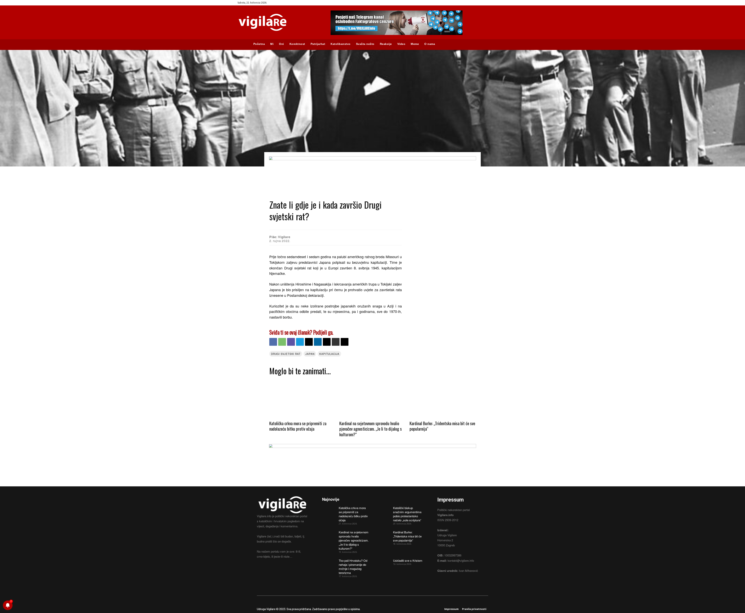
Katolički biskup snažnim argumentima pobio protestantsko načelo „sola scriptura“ (407, 514)
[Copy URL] (344, 342)
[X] (597, 3)
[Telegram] (300, 342)
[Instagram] (591, 3)
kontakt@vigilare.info (461, 560)
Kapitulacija (329, 354)
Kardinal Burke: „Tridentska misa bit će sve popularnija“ (442, 426)
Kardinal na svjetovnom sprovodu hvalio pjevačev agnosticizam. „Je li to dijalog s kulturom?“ (370, 428)
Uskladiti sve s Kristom (407, 560)
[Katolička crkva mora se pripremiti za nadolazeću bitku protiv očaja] (302, 398)
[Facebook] (586, 3)
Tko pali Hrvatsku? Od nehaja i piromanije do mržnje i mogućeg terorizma (353, 566)
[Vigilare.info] (279, 22)
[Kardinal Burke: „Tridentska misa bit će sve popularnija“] (443, 398)
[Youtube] (608, 3)
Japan (309, 354)
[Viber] (291, 342)
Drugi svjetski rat (285, 354)
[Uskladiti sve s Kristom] (383, 563)
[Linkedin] (318, 342)
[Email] (309, 342)
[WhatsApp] (282, 342)
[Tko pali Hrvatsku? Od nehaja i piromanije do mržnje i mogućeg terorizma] (329, 563)
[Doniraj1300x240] (372, 159)
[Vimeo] (602, 3)
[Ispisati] (336, 342)
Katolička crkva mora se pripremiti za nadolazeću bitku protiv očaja (297, 426)
